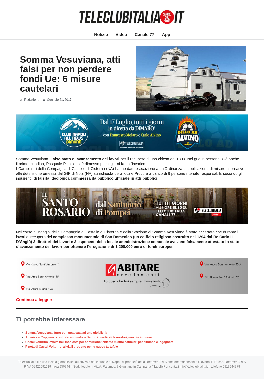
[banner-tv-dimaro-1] (132, 132)
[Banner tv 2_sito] (132, 205)
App (166, 34)
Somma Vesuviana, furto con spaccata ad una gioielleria (66, 332)
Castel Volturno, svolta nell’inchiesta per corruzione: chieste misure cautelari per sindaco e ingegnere (99, 342)
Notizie (101, 34)
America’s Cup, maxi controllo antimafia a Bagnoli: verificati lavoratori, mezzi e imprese (88, 337)
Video (121, 34)
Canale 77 (144, 34)
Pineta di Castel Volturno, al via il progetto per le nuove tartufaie (71, 346)
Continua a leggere (35, 299)
